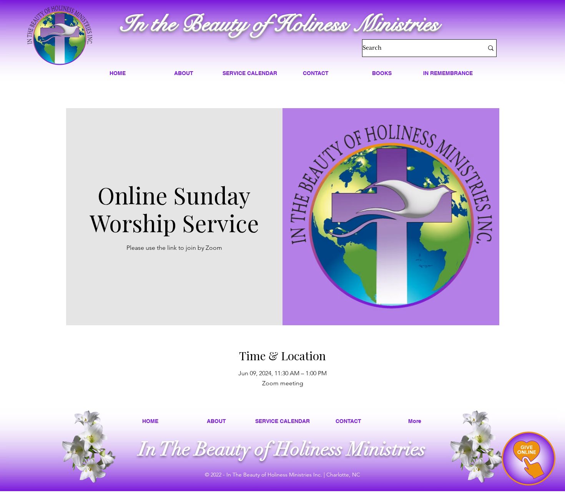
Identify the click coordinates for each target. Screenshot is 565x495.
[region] (528, 458)
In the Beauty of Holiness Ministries (280, 23)
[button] (184, 73)
